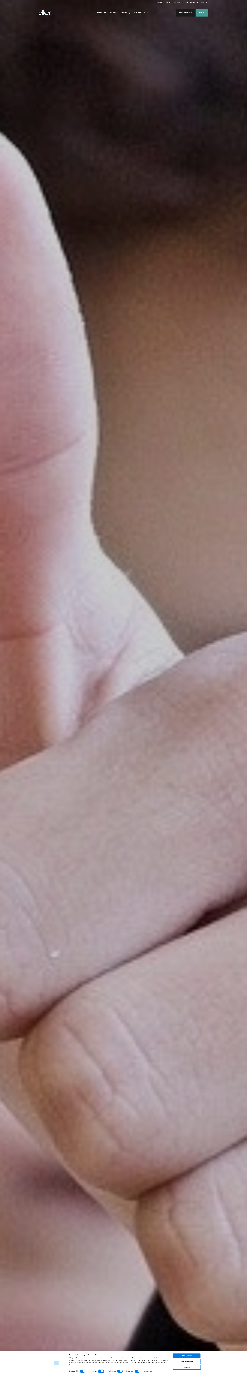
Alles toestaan (187, 1356)
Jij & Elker (177, 2)
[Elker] (45, 12)
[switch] (101, 1371)
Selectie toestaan (187, 1361)
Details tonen (148, 1371)
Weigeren (187, 1367)
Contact (168, 2)
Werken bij (125, 13)
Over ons (159, 2)
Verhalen (113, 13)
